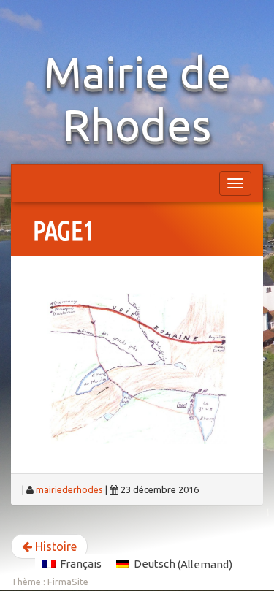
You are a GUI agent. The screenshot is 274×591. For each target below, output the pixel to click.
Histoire (54, 546)
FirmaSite (67, 581)
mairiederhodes (69, 489)
